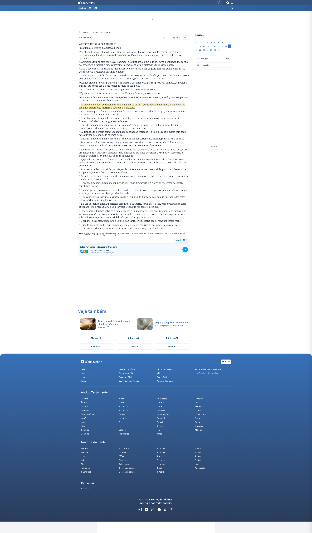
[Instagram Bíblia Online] (140, 510)
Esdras (122, 414)
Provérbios (124, 433)
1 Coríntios (86, 471)
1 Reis (121, 398)
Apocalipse (200, 468)
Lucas (83, 456)
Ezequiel (161, 418)
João (83, 460)
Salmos (122, 430)
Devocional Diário (127, 373)
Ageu (197, 422)
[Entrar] (219, 2)
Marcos (84, 452)
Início (83, 369)
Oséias (160, 426)
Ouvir (168, 37)
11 (197, 46)
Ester (121, 422)
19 (226, 46)
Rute (83, 426)
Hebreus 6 (96, 346)
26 (215, 50)
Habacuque (200, 414)
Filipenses (123, 460)
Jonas (197, 402)
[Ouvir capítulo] (232, 8)
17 (218, 46)
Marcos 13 (96, 338)
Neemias (123, 418)
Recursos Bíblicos (127, 377)
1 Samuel (85, 430)
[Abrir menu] (232, 2)
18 (222, 46)
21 (197, 50)
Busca (83, 381)
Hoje (83, 373)
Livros (85, 32)
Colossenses (124, 464)
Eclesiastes (162, 398)
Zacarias (199, 426)
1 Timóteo (161, 448)
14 (208, 46)
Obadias (199, 398)
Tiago (159, 468)
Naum (198, 410)
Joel (158, 430)
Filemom (161, 460)
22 (200, 50)
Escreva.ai (85, 488)
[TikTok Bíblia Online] (165, 510)
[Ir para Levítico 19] (81, 240)
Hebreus (161, 464)
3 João (198, 460)
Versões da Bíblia (127, 369)
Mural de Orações (165, 369)
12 (200, 46)
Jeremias (161, 410)
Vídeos (160, 373)
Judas (197, 464)
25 (211, 50)
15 (211, 46)
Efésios (122, 456)
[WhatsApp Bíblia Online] (153, 510)
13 (204, 46)
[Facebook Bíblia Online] (159, 510)
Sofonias (199, 418)
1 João (198, 452)
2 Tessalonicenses (127, 471)
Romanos (85, 468)
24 (208, 50)
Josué (83, 418)
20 (90, 8)
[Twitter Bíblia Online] (172, 510)
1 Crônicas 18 (172, 338)
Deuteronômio (88, 414)
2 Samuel (85, 433)
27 (218, 50)
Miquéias (199, 406)
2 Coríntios (124, 448)
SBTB (183, 233)
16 (215, 46)
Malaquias (200, 430)
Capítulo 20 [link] (106, 32)
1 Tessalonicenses (127, 468)
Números (85, 410)
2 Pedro (198, 448)
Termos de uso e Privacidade (208, 369)
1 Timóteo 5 (172, 346)
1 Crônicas (124, 406)
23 (204, 50)
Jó (120, 426)
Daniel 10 (134, 346)
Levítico (95, 32)
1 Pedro (160, 471)
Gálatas (122, 452)
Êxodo (84, 402)
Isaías (159, 406)
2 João (198, 456)
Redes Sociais (163, 377)
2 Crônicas (124, 410)
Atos (83, 464)
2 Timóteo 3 (133, 338)
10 (229, 42)
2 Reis (121, 402)
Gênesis (84, 398)
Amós (159, 433)
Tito (159, 456)
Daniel (160, 422)
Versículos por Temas (129, 381)
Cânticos (161, 402)
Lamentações (163, 414)
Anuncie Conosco (165, 381)
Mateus (84, 448)
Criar (178, 37)
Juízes (83, 422)
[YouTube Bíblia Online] (146, 510)
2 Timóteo (161, 452)
